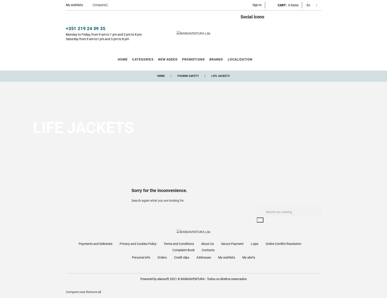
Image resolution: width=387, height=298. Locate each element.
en (308, 5)
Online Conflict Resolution (283, 244)
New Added (168, 59)
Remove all (93, 292)
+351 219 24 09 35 (85, 28)
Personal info (141, 257)
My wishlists (226, 257)
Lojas (254, 244)
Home (123, 59)
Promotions (193, 59)
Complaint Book (183, 250)
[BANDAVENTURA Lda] (193, 33)
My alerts (248, 257)
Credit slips (181, 257)
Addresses (203, 257)
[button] (257, 5)
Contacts (208, 250)
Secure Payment (232, 244)
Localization (240, 59)
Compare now (75, 292)
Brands (216, 59)
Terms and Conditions (179, 244)
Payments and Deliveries (95, 244)
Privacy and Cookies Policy (138, 244)
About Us (207, 244)
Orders (162, 257)
